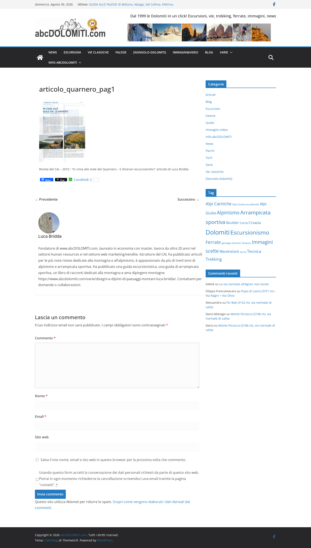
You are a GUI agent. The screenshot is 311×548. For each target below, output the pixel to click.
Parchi (210, 151)
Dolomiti (218, 232)
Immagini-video (217, 130)
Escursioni (72, 52)
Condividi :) (82, 179)
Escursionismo (249, 232)
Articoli (211, 95)
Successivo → (188, 199)
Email (40, 416)
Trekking (214, 259)
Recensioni (229, 251)
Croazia (255, 222)
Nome (41, 396)
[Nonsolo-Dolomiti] (149, 52)
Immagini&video (185, 52)
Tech (209, 158)
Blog (209, 52)
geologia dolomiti (231, 243)
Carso (244, 223)
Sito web (42, 437)
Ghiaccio (246, 243)
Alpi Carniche (218, 204)
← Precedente (46, 199)
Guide (210, 123)
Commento (45, 338)
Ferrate (213, 242)
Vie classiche (98, 52)
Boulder (232, 222)
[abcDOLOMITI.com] (40, 57)
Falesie (121, 52)
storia (243, 251)
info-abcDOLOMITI (62, 62)
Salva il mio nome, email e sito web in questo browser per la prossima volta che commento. (113, 459)
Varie (224, 52)
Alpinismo (228, 212)
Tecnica (254, 251)
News (52, 52)
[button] (230, 52)
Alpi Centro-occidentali (245, 204)
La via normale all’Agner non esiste (244, 284)
